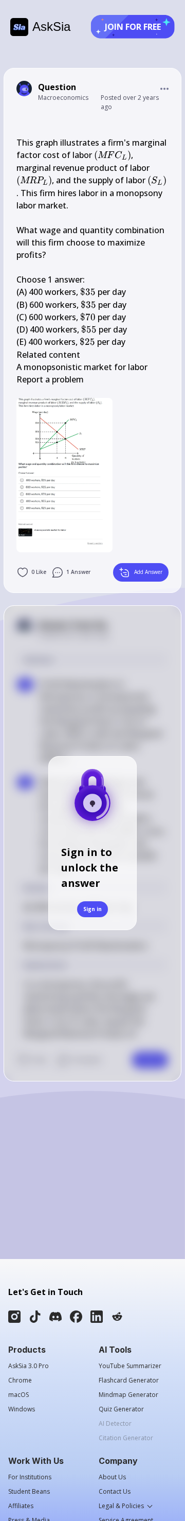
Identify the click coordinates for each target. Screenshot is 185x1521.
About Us (112, 1477)
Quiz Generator (121, 1409)
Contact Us (115, 1492)
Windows (21, 1409)
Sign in (92, 909)
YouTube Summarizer (130, 1366)
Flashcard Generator (129, 1380)
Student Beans (29, 1492)
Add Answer (148, 571)
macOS (18, 1395)
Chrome (20, 1380)
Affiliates (20, 1506)
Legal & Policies (121, 1506)
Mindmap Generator (128, 1395)
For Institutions (29, 1477)
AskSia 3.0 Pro (28, 1366)
